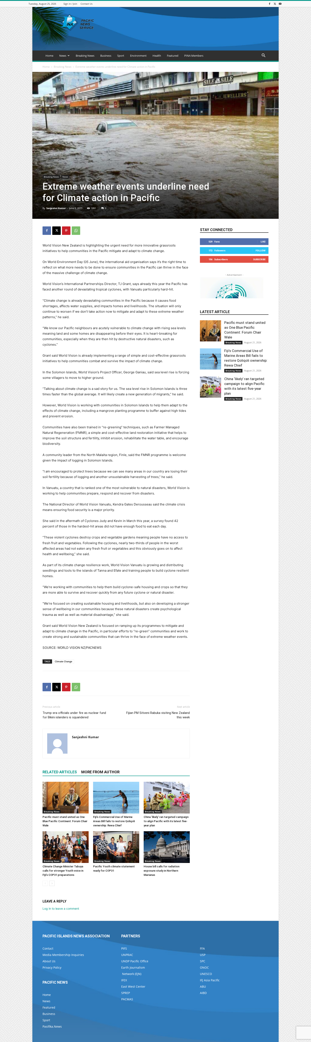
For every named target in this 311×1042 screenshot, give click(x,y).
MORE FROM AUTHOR (100, 772)
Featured (172, 56)
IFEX (124, 980)
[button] (263, 56)
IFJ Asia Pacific (210, 980)
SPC (202, 961)
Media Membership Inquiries (63, 955)
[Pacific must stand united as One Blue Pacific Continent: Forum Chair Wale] (66, 797)
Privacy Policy (52, 967)
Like (263, 241)
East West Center (133, 986)
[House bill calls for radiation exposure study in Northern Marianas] (167, 847)
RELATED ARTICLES (60, 772)
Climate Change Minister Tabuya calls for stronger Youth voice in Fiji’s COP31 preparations (63, 870)
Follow (261, 250)
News (62, 56)
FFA (202, 948)
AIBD (203, 993)
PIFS (124, 948)
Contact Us (86, 3)
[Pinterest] (66, 230)
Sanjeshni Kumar (56, 208)
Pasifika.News (52, 1026)
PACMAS (127, 999)
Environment (138, 56)
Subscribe (259, 259)
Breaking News (85, 56)
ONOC (204, 967)
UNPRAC (127, 955)
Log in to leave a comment (61, 908)
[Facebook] (269, 4)
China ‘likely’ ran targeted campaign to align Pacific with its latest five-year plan (166, 821)
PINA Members (193, 56)
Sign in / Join (70, 3)
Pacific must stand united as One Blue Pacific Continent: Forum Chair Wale (65, 821)
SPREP (125, 993)
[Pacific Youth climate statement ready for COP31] (116, 847)
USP (202, 955)
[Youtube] (280, 4)
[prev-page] (45, 883)
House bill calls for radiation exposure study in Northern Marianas (161, 870)
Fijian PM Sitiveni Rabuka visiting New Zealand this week (158, 715)
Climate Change (63, 661)
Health (157, 56)
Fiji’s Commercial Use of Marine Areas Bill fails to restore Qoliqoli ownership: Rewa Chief (114, 821)
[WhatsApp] (76, 230)
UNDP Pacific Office (134, 961)
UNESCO (206, 974)
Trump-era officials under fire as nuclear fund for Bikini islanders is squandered (74, 715)
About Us (49, 961)
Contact (48, 948)
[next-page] (52, 883)
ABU (203, 986)
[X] (274, 4)
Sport (120, 56)
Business (105, 56)
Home (49, 56)
